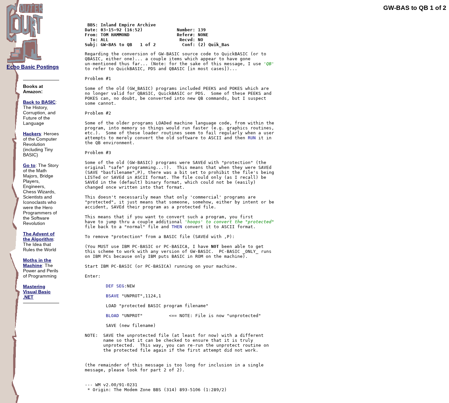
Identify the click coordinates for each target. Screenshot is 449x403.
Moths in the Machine (37, 262)
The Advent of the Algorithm (39, 236)
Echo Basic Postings (33, 67)
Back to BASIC (39, 102)
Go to (29, 165)
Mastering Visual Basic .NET (37, 292)
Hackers (32, 133)
